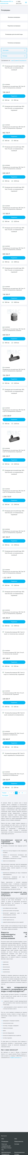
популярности (22, 60)
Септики (16, 1144)
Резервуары (4, 1141)
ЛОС (15, 1138)
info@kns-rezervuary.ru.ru (15, 1057)
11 (22, 792)
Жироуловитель (18, 1141)
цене (12, 60)
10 (19, 792)
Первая (4, 792)
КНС (2, 1138)
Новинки (17, 60)
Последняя (5, 795)
